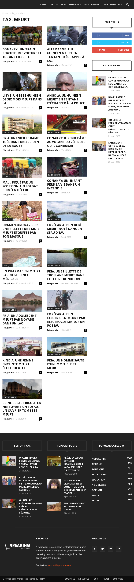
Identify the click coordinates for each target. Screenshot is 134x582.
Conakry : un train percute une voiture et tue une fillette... (21, 53)
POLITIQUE (98, 469)
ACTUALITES (57, 4)
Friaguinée (8, 61)
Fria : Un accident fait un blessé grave (75, 506)
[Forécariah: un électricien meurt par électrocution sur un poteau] (67, 300)
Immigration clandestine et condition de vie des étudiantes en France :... (75, 487)
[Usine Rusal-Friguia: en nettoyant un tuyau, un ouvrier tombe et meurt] (22, 389)
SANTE (95, 495)
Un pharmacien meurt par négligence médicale (21, 275)
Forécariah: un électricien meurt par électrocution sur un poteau (66, 320)
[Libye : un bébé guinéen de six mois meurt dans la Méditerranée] (22, 82)
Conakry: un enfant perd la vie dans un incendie (64, 184)
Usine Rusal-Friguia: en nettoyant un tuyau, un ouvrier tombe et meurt (21, 408)
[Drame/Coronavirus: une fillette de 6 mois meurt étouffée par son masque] (22, 211)
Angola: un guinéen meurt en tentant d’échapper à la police (66, 99)
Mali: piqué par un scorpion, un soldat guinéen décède (20, 186)
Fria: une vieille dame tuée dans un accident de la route (21, 142)
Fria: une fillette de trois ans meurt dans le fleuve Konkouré (65, 275)
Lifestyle (83, 578)
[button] (127, 4)
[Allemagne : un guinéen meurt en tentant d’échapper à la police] (67, 35)
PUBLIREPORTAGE (113, 4)
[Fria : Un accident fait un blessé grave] (54, 506)
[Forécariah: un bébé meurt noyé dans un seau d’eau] (67, 211)
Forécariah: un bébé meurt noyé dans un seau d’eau (64, 229)
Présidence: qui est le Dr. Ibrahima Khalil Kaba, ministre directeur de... (73, 464)
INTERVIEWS (75, 4)
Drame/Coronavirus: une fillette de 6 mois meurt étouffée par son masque (20, 230)
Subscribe (123, 49)
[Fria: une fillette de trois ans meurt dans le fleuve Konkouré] (67, 257)
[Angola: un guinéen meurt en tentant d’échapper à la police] (67, 82)
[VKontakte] (110, 549)
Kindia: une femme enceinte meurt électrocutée (18, 364)
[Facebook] (94, 549)
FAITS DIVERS (9, 43)
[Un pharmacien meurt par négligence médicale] (22, 257)
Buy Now (118, 578)
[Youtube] (118, 549)
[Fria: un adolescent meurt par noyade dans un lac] (22, 301)
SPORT (95, 500)
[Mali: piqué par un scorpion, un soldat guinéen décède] (22, 167)
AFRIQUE (7, 219)
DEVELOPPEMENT (92, 4)
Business (70, 578)
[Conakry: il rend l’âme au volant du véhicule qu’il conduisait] (67, 124)
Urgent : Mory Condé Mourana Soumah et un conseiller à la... (118, 82)
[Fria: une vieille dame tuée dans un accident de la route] (22, 124)
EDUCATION (98, 479)
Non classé (54, 89)
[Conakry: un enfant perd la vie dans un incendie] (67, 167)
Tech (95, 578)
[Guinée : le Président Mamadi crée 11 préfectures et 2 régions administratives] (99, 123)
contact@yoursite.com (60, 565)
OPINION (97, 490)
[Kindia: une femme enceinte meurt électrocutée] (22, 346)
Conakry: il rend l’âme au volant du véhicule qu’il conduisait (66, 142)
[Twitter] (102, 549)
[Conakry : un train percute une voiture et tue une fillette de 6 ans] (22, 35)
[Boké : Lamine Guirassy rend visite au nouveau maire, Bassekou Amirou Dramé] (99, 100)
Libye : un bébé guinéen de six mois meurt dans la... (22, 99)
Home (5, 13)
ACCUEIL (43, 4)
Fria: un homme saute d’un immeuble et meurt (65, 364)
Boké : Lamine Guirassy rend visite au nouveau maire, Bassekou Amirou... (119, 103)
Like (127, 35)
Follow (125, 42)
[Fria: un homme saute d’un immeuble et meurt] (67, 346)
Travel (105, 578)
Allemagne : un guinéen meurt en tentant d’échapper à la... (65, 55)
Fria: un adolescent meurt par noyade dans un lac (19, 319)
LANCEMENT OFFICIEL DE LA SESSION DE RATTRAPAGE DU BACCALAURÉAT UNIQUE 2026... (117, 150)
